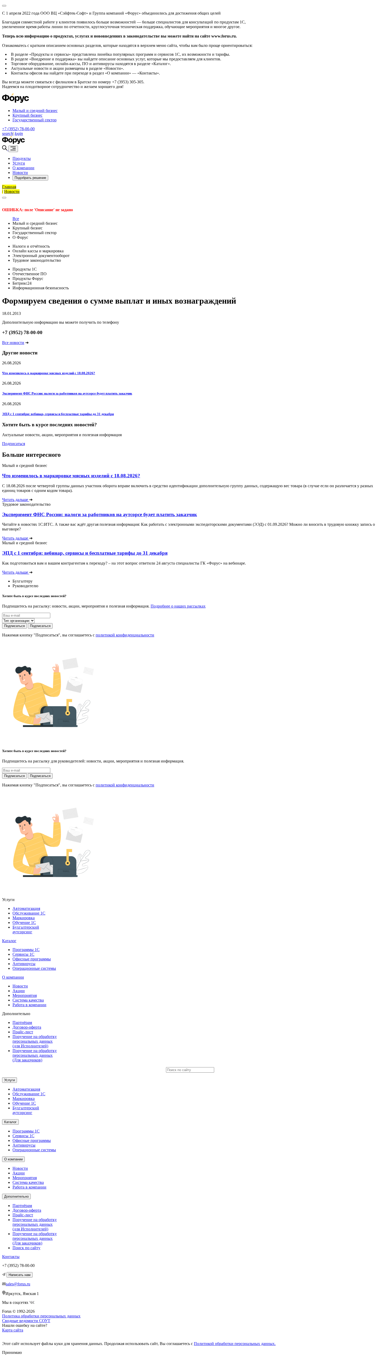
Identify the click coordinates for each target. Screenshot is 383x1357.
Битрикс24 (22, 283)
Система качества (28, 1000)
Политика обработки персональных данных (41, 1316)
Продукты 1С (25, 269)
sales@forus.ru (18, 1284)
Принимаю (12, 1352)
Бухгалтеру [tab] (23, 581)
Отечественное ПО (30, 274)
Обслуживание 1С (29, 913)
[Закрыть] (4, 197)
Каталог (9, 941)
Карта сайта (12, 1330)
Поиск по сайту (26, 1248)
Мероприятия (25, 995)
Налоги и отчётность (31, 246)
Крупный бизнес (27, 115)
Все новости (13, 342)
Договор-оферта (27, 1027)
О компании (23, 168)
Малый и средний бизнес (35, 110)
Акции (19, 991)
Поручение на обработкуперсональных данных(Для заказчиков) (35, 1055)
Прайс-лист (23, 1032)
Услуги (19, 163)
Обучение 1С (24, 922)
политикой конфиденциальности (125, 635)
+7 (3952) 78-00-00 (18, 129)
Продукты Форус (28, 278)
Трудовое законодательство (37, 260)
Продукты (22, 158)
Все (16, 218)
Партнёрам (22, 1022)
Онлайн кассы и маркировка (38, 251)
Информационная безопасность (41, 288)
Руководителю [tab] (25, 586)
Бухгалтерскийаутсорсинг (26, 929)
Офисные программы (32, 959)
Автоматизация (26, 908)
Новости (20, 172)
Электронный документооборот (41, 255)
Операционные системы (34, 968)
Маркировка (24, 918)
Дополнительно (16, 1196)
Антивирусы (24, 963)
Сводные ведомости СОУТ (26, 1320)
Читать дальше (15, 499)
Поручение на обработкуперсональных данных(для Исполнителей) (35, 1041)
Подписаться (13, 443)
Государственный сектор (35, 120)
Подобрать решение (30, 178)
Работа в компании (29, 1005)
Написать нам (19, 1275)
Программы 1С (26, 949)
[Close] (4, 6)
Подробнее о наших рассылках (178, 606)
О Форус (20, 237)
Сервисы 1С (23, 954)
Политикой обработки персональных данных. (235, 1343)
